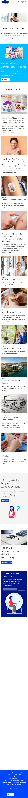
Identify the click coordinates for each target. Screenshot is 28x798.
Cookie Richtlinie (13, 788)
